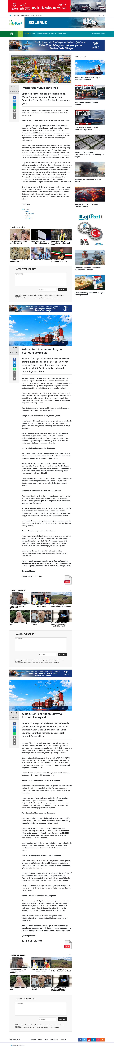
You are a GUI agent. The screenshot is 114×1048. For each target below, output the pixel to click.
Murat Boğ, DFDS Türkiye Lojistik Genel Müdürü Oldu (48, 34)
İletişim (46, 1040)
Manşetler (16, 15)
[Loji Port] (15, 22)
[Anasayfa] (10, 15)
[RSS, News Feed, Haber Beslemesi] (102, 1039)
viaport (27, 216)
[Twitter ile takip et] (84, 1039)
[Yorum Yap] (14, 117)
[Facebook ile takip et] (80, 1039)
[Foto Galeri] (104, 15)
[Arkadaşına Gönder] (14, 110)
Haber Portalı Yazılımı (18, 1045)
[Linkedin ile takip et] (93, 1039)
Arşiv (32, 15)
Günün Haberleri (25, 15)
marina (27, 211)
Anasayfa (33, 1040)
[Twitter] (14, 101)
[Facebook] (14, 97)
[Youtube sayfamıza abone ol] (89, 1039)
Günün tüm (98, 34)
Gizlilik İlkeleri (54, 1040)
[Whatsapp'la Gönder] (14, 107)
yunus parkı (28, 218)
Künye (40, 1040)
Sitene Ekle (39, 15)
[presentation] (16, 34)
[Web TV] (99, 15)
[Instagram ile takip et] (98, 1039)
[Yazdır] (14, 114)
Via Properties (29, 213)
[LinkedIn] (14, 104)
